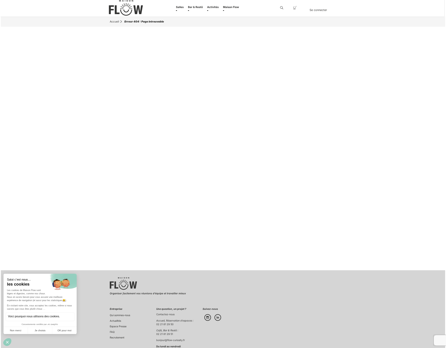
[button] (282, 8)
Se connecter (318, 10)
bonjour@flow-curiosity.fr (170, 340)
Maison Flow (231, 7)
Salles (180, 7)
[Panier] (295, 8)
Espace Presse (118, 326)
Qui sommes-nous (120, 315)
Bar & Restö (195, 7)
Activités (213, 7)
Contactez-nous (165, 314)
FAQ (112, 331)
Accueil (114, 21)
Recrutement (117, 337)
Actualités (115, 320)
